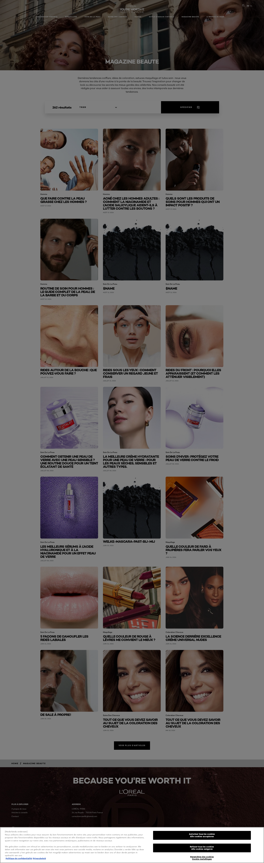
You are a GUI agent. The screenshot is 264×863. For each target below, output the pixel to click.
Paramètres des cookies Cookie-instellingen (202, 858)
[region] (132, 845)
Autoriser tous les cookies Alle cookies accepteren (202, 835)
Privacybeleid (39, 858)
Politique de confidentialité (19, 858)
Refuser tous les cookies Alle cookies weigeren (202, 847)
